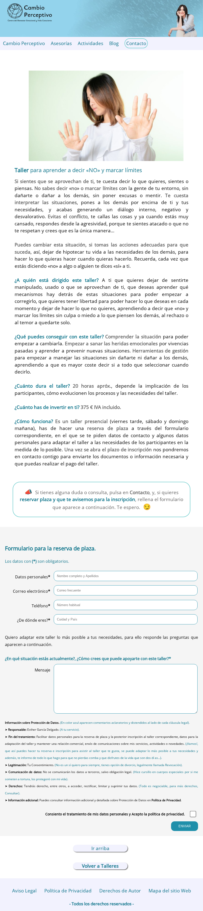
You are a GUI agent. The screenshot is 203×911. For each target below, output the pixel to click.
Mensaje (42, 670)
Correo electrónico (31, 591)
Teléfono (41, 606)
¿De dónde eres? (33, 620)
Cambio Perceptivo (24, 43)
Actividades (90, 43)
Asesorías (61, 43)
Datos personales (32, 577)
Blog (114, 43)
